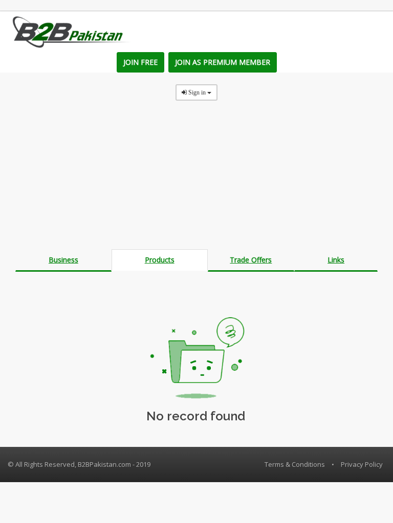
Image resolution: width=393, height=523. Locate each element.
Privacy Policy (362, 464)
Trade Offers (251, 260)
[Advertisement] (196, 177)
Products (159, 260)
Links (336, 260)
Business (63, 260)
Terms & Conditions (295, 464)
